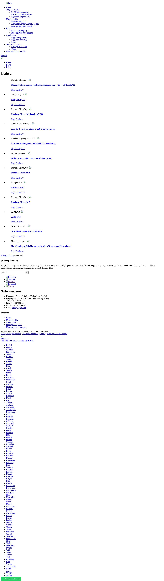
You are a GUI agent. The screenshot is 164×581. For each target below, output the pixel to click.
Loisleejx (4, 338)
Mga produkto (12, 19)
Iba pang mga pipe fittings (21, 26)
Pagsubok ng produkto (20, 17)
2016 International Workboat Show (26, 231)
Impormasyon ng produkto (22, 33)
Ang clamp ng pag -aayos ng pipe (25, 24)
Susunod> (7, 255)
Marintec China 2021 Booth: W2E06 (27, 114)
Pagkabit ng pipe (18, 21)
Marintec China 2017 (20, 202)
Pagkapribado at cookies (57, 334)
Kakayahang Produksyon (21, 14)
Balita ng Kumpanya (19, 30)
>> (12, 255)
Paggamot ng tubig (19, 40)
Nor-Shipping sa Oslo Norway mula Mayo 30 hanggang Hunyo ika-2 (41, 246)
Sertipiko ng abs (18, 100)
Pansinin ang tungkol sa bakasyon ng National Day (33, 143)
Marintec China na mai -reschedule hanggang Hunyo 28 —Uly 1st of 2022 (43, 85)
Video (13, 49)
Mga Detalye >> (18, 90)
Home (8, 7)
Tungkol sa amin (13, 10)
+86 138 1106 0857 (9, 341)
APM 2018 (16, 217)
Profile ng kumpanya (19, 12)
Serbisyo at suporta (14, 44)
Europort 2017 (17, 187)
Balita (8, 28)
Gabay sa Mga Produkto (11, 334)
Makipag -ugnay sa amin (16, 51)
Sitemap (43, 334)
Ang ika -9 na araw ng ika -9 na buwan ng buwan (33, 129)
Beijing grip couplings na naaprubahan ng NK (31, 158)
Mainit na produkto (30, 334)
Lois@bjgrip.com (19, 308)
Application (11, 35)
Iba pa (13, 42)
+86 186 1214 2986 (25, 341)
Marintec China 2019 (20, 173)
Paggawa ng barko (18, 37)
